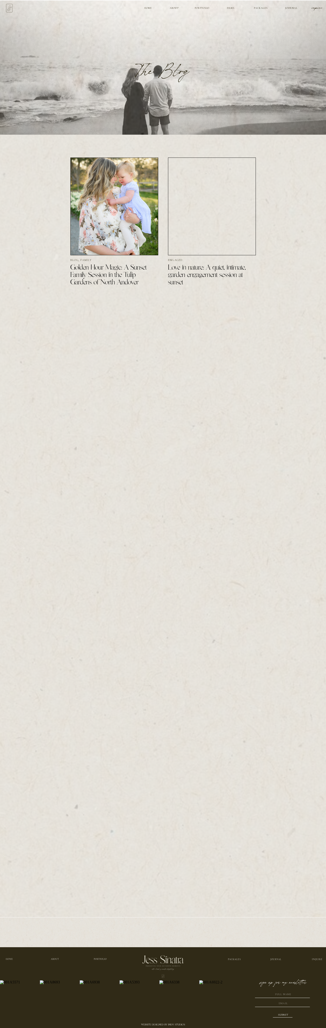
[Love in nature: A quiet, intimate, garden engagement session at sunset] (212, 206)
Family (86, 260)
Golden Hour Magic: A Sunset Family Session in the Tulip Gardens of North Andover (108, 275)
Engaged (175, 260)
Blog (74, 260)
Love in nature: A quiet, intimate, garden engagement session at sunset (207, 275)
